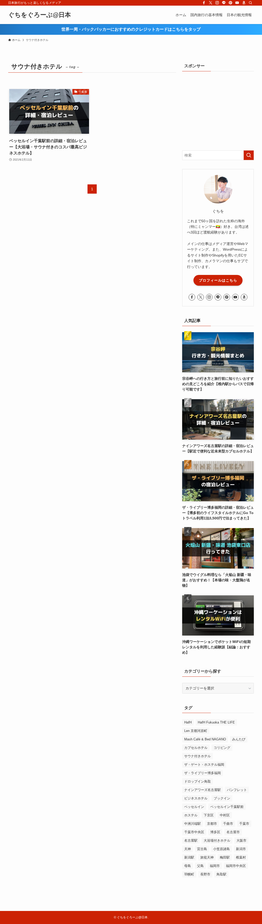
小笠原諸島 (221, 849)
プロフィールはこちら (218, 280)
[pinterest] (230, 3)
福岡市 (215, 866)
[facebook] (204, 3)
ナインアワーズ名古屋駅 (202, 790)
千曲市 (228, 824)
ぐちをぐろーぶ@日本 (39, 15)
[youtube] (237, 3)
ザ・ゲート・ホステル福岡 (204, 764)
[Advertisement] (218, 109)
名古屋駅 (191, 840)
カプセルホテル (196, 748)
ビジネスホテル (196, 798)
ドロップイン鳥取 (197, 781)
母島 (187, 866)
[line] (224, 3)
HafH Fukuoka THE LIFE (216, 722)
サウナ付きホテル (197, 756)
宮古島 (202, 849)
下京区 (209, 815)
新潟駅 (189, 857)
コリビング (222, 748)
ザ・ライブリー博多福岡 (202, 773)
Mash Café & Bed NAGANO (205, 739)
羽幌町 (189, 874)
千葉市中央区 (194, 832)
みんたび (238, 739)
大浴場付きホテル (217, 840)
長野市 (205, 874)
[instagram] (217, 3)
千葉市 (244, 824)
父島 (200, 866)
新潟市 (241, 849)
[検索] (250, 3)
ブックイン (222, 798)
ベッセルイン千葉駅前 (227, 807)
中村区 (225, 815)
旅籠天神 (207, 857)
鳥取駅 (221, 874)
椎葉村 (241, 857)
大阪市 (241, 840)
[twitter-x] (210, 3)
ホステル (191, 815)
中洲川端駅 (192, 824)
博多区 (215, 832)
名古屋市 (233, 832)
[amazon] (244, 3)
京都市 (212, 824)
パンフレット (237, 790)
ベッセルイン (194, 807)
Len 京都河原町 (195, 731)
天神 (187, 849)
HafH (188, 722)
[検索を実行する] (249, 155)
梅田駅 (225, 857)
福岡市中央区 (236, 866)
